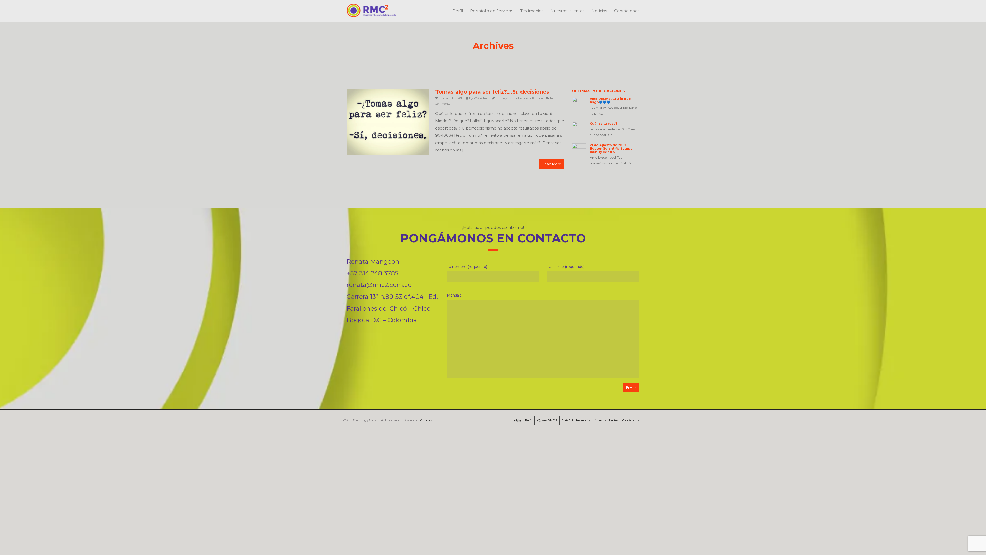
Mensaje (454, 295)
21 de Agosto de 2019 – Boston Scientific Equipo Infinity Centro (611, 148)
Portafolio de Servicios (491, 10)
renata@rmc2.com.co (379, 285)
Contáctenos (626, 10)
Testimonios (531, 10)
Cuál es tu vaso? (603, 123)
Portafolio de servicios (576, 420)
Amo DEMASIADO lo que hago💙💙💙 (610, 100)
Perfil (458, 10)
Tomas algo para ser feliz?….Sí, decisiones (492, 92)
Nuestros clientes (567, 10)
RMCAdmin (482, 98)
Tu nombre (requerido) (467, 266)
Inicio (517, 420)
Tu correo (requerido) (565, 266)
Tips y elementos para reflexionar (521, 98)
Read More (551, 164)
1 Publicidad (426, 420)
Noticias (599, 10)
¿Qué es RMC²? (547, 420)
